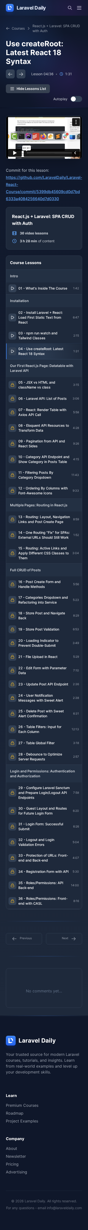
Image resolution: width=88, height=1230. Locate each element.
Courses (18, 28)
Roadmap (14, 1113)
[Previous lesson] (10, 74)
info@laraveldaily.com (64, 1208)
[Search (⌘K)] (69, 7)
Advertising (16, 1171)
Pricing (12, 1164)
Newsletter (16, 1156)
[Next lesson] (21, 74)
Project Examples (22, 1121)
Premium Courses (22, 1105)
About (11, 1148)
